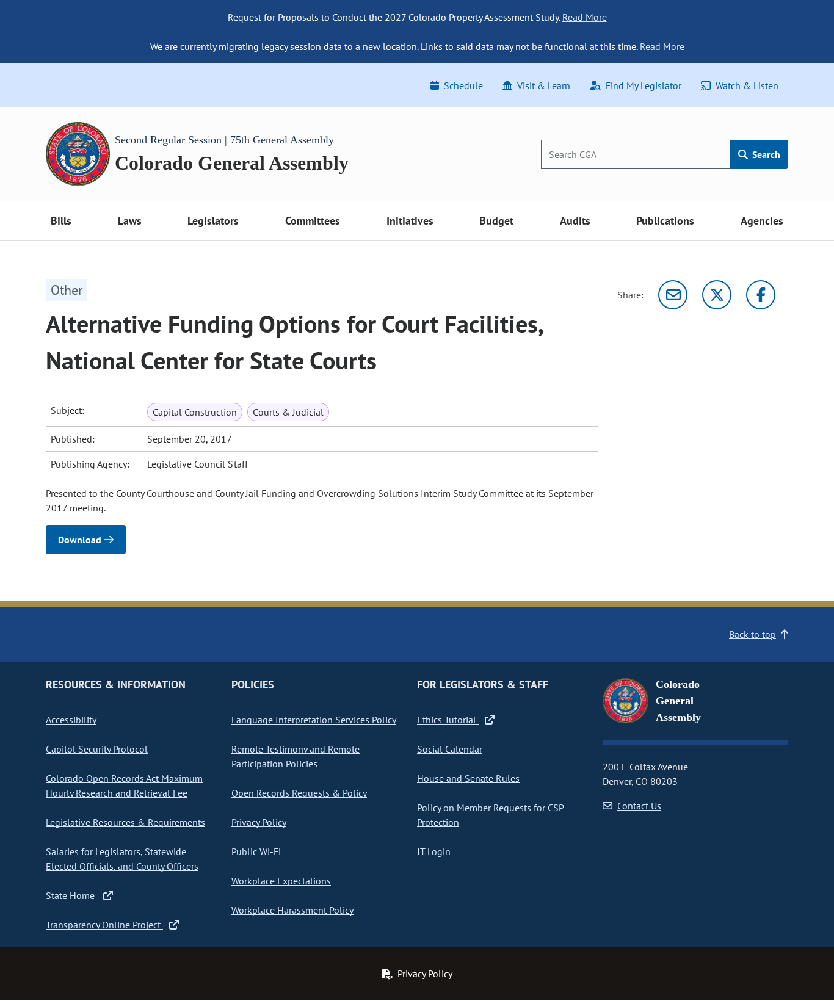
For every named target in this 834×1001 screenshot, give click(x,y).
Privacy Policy (258, 822)
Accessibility (71, 720)
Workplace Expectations (281, 881)
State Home (71, 895)
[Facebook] (760, 294)
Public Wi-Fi (256, 851)
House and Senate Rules (468, 778)
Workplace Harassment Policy (292, 910)
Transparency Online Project (104, 925)
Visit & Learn (543, 85)
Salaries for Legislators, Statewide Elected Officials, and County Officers (122, 858)
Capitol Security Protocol (97, 749)
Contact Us (639, 806)
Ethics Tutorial (448, 720)
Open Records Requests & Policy (299, 793)
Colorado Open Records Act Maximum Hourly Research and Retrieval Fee (124, 785)
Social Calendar (449, 749)
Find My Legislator (643, 85)
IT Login (434, 851)
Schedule (463, 85)
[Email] (672, 294)
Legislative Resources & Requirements (125, 822)
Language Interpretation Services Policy (313, 720)
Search (765, 154)
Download (81, 539)
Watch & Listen (747, 85)
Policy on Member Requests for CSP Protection (490, 814)
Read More (584, 17)
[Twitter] (716, 294)
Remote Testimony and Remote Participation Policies (295, 756)
